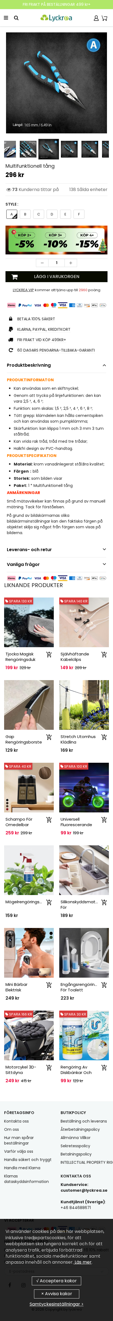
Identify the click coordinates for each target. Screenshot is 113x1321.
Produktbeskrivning (29, 365)
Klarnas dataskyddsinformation (26, 1178)
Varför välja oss (18, 1151)
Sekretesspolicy (75, 1146)
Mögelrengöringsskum (27, 902)
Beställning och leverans (84, 1121)
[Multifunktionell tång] (56, 82)
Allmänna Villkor (76, 1137)
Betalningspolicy (76, 1154)
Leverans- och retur (29, 549)
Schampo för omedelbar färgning (18, 824)
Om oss (11, 1129)
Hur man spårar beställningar (19, 1140)
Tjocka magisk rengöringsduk (20, 656)
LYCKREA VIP (23, 290)
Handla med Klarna (22, 1168)
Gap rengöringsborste (23, 739)
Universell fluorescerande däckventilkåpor (77, 824)
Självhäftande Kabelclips (75, 656)
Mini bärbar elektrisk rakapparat (17, 989)
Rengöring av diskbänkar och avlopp (76, 1072)
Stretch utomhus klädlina (78, 739)
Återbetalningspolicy (80, 1129)
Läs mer (83, 1262)
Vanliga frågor (23, 564)
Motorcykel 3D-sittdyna (20, 1069)
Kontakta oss (16, 1121)
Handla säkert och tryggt (28, 1159)
